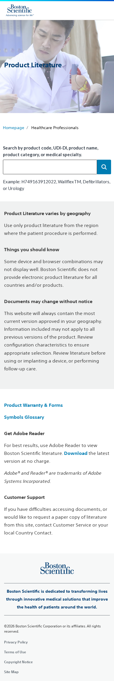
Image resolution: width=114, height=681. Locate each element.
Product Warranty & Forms (33, 405)
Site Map (11, 671)
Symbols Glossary (24, 417)
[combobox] (50, 167)
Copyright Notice (18, 661)
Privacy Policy (16, 642)
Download (75, 453)
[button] (104, 167)
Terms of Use (15, 652)
